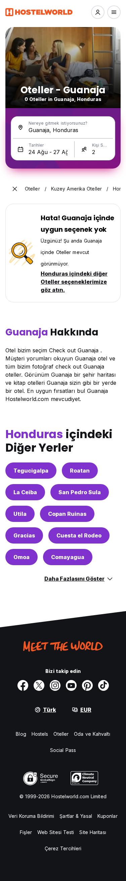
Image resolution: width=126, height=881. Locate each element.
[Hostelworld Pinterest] (87, 685)
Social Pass (63, 750)
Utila (20, 513)
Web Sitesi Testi (55, 832)
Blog (21, 734)
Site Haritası (92, 832)
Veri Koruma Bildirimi (31, 816)
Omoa (21, 557)
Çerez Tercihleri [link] (63, 848)
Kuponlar (107, 816)
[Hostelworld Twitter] (39, 685)
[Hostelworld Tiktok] (103, 685)
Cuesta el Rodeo (78, 535)
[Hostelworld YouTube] (71, 685)
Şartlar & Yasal (75, 816)
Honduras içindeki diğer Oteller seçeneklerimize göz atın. (74, 281)
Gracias (24, 535)
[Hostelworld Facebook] (22, 685)
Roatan (80, 470)
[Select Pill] (97, 12)
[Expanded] (15, 189)
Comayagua (67, 557)
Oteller (61, 734)
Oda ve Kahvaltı (92, 734)
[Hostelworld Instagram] (55, 685)
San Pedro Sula (79, 492)
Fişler (26, 832)
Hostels (40, 734)
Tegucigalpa (30, 470)
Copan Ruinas (67, 513)
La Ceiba (25, 492)
